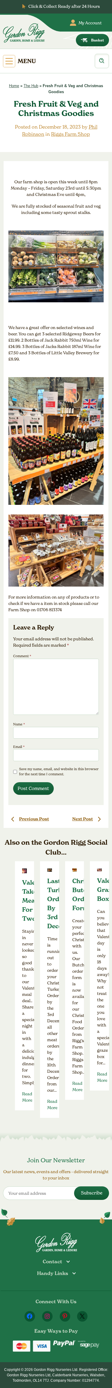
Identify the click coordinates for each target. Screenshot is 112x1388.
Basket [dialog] (97, 40)
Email (19, 747)
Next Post (82, 819)
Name (19, 724)
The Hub (31, 86)
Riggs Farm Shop (70, 134)
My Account (90, 22)
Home (14, 86)
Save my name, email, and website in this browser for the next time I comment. (59, 771)
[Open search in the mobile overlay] (102, 61)
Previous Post (34, 819)
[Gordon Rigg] (24, 33)
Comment (22, 656)
